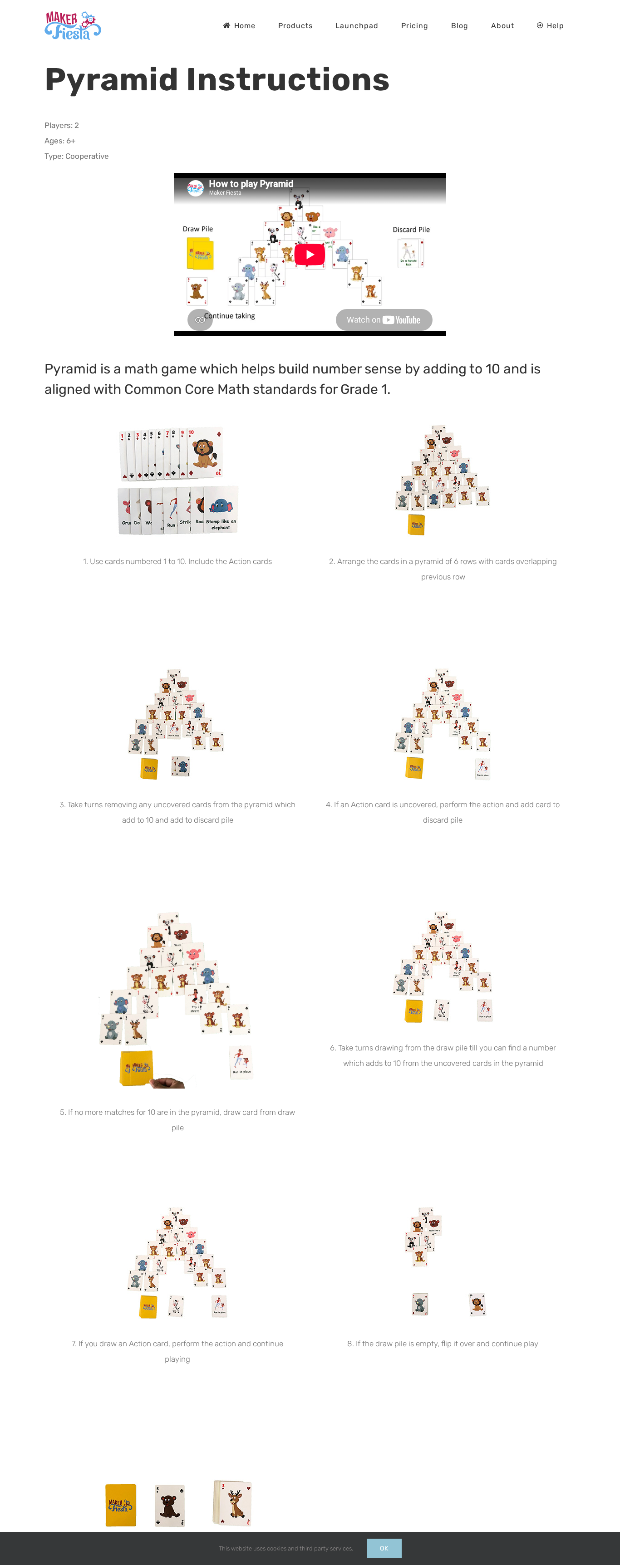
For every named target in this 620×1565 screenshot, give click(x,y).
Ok (384, 1548)
